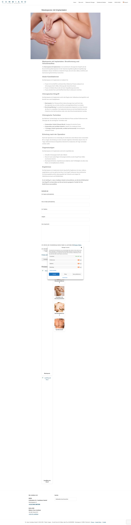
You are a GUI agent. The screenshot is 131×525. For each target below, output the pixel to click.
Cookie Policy (64, 277)
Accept (54, 274)
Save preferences (77, 274)
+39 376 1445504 (33, 514)
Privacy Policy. (78, 245)
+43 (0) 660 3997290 (34, 504)
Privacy (92, 522)
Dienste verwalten (53, 270)
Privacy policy (45, 255)
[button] (81, 247)
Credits (104, 522)
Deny (65, 274)
